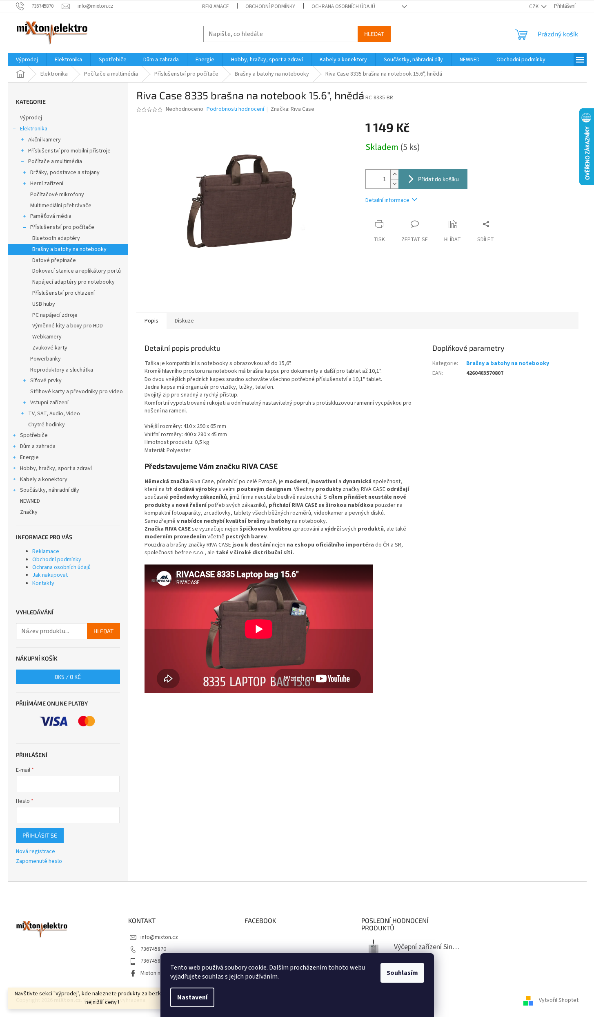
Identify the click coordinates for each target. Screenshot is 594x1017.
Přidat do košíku (438, 178)
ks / (68, 676)
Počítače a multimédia (55, 161)
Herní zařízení (46, 183)
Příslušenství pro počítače (62, 227)
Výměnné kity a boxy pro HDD (67, 326)
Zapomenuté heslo (39, 861)
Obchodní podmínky (270, 6)
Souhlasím (402, 972)
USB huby (43, 304)
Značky (29, 512)
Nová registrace (35, 852)
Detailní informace (387, 200)
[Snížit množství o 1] (394, 183)
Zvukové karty (49, 348)
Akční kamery (44, 140)
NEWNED (30, 501)
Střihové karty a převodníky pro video (76, 392)
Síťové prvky (46, 380)
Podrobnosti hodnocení (235, 109)
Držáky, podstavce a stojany (65, 172)
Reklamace (215, 6)
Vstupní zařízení (49, 403)
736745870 (153, 949)
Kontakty (43, 583)
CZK (534, 6)
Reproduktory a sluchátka (61, 370)
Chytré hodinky (46, 425)
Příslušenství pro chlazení (63, 293)
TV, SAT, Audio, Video (54, 414)
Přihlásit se (39, 835)
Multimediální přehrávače (60, 206)
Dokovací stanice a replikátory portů (76, 271)
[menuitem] (27, 59)
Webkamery (47, 337)
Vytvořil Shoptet (558, 1000)
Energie (29, 457)
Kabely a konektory (43, 479)
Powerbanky (45, 359)
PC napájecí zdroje (55, 315)
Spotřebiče (34, 435)
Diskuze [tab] (184, 321)
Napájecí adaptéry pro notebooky (73, 282)
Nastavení (192, 997)
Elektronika (33, 129)
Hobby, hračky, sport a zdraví (56, 468)
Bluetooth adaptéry (56, 238)
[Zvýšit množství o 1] (394, 174)
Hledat (374, 33)
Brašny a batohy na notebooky (69, 249)
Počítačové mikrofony (57, 194)
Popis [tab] (151, 321)
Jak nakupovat (50, 575)
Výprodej (31, 118)
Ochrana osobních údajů (343, 6)
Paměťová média (50, 216)
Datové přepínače (54, 260)
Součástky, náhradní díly (49, 490)
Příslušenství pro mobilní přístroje (69, 151)
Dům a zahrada (38, 446)
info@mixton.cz (159, 937)
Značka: (292, 109)
